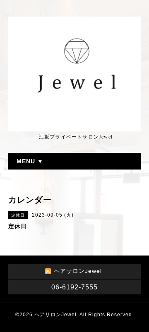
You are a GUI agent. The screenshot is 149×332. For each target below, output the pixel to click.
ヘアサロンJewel (55, 315)
